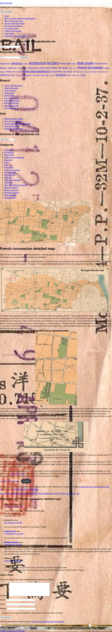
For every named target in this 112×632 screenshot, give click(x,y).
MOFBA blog (9, 95)
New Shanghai (10, 172)
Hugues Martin (23, 493)
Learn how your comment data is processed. (48, 621)
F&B (6, 165)
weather (73, 75)
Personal (7, 177)
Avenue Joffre (65, 63)
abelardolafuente (5, 63)
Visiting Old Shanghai (12, 31)
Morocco (87, 71)
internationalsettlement (37, 71)
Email (3, 604)
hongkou (2, 71)
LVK (74, 71)
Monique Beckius (11, 542)
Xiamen (83, 75)
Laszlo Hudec (56, 71)
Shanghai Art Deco (11, 126)
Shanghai (52, 75)
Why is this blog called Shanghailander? (20, 18)
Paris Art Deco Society (13, 121)
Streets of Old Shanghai (13, 128)
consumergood (33, 68)
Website (3, 608)
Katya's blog (9, 93)
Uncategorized (10, 197)
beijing (74, 63)
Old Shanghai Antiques (13, 26)
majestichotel (80, 71)
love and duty (67, 71)
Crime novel (44, 67)
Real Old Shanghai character (15, 185)
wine (78, 75)
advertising (17, 63)
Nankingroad (93, 71)
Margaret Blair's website (13, 118)
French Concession (90, 67)
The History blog (10, 108)
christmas (20, 68)
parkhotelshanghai (27, 75)
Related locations (11, 187)
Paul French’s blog (11, 98)
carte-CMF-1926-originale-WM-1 (10, 481)
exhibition (54, 67)
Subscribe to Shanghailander (15, 36)
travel (68, 75)
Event (6, 162)
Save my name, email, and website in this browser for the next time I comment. (33, 613)
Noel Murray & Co (102, 71)
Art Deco (53, 62)
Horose (8, 71)
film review (63, 67)
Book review (85, 63)
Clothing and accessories (14, 157)
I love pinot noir (10, 90)
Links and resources (12, 170)
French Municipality (17, 473)
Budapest (3, 68)
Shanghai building (11, 192)
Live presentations (11, 28)
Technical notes (10, 195)
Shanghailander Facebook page (25, 489)
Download (26, 481)
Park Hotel (18, 75)
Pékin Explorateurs (11, 100)
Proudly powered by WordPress (12, 630)
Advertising (8, 150)
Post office (8, 182)
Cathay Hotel (12, 68)
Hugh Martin (20, 71)
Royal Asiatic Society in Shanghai (17, 123)
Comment (4, 595)
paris (13, 75)
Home (6, 16)
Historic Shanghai (11, 88)
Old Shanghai (5, 75)
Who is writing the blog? (13, 21)
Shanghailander (6, 3)
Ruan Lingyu (45, 75)
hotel (14, 71)
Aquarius (26, 63)
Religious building (11, 190)
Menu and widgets (6, 12)
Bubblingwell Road (100, 63)
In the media (9, 33)
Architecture (9, 152)
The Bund (60, 74)
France (75, 68)
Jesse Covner (10, 531)
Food (70, 68)
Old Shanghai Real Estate (14, 23)
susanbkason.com (11, 105)
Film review (8, 167)
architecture (37, 62)
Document (8, 160)
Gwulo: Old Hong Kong (13, 85)
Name (3, 599)
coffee (25, 68)
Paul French (36, 75)
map (78, 493)
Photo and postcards (12, 180)
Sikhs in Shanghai (11, 103)
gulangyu (107, 68)
